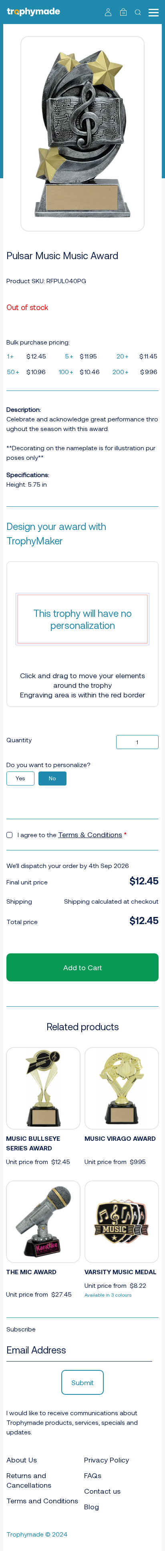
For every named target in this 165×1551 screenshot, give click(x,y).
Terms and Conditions (42, 1500)
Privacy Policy (106, 1459)
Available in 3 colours (108, 1294)
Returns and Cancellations (28, 1480)
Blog (91, 1506)
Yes (20, 778)
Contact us (102, 1491)
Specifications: (27, 474)
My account (108, 12)
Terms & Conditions (90, 834)
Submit (82, 1382)
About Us (21, 1459)
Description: (23, 409)
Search (139, 12)
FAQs (92, 1475)
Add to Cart (82, 967)
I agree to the (72, 834)
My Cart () (124, 13)
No (52, 778)
